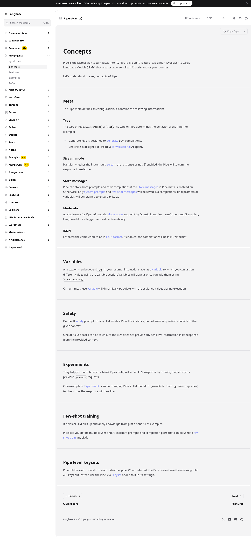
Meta (68, 101)
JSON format (114, 237)
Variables (72, 261)
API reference (192, 18)
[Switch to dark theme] (223, 18)
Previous (74, 496)
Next (235, 496)
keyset (117, 475)
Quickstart (70, 504)
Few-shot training (81, 416)
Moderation (115, 214)
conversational (121, 147)
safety (79, 321)
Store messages (148, 187)
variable (157, 269)
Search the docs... (29, 22)
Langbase (13, 14)
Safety (69, 313)
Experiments (76, 364)
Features (237, 504)
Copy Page (233, 31)
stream (111, 164)
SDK (209, 18)
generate (112, 140)
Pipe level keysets (81, 462)
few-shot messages (124, 192)
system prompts (94, 192)
